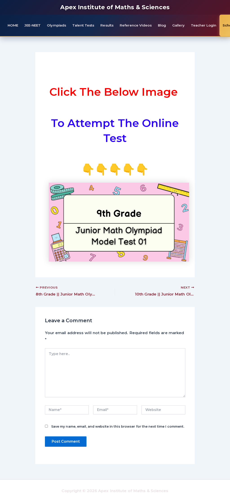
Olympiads (56, 25)
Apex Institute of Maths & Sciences (115, 7)
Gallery (178, 25)
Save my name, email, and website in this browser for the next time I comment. (117, 426)
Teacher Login (203, 25)
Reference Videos (136, 25)
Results (106, 25)
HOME (13, 25)
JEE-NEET (32, 25)
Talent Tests (83, 25)
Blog (162, 25)
